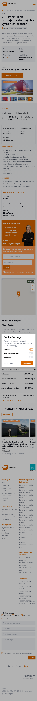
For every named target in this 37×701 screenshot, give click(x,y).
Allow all (27, 363)
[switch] (31, 349)
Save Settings (8, 363)
